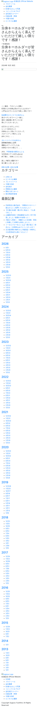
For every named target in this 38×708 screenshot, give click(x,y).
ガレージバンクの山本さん (11, 140)
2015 (5, 622)
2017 (5, 552)
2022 (5, 377)
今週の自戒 (10, 184)
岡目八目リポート (12, 191)
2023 (5, 342)
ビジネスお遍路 (11, 179)
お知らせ (9, 177)
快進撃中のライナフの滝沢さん (13, 115)
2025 (5, 271)
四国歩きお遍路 (11, 189)
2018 (5, 517)
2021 (5, 412)
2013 (5, 649)
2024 (5, 306)
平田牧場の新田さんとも (15, 152)
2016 (5, 587)
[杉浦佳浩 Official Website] (7, 674)
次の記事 (15, 167)
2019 (5, 482)
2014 (5, 641)
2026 (5, 243)
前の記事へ (7, 167)
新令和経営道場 (11, 194)
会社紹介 (9, 186)
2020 (5, 447)
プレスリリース (11, 182)
